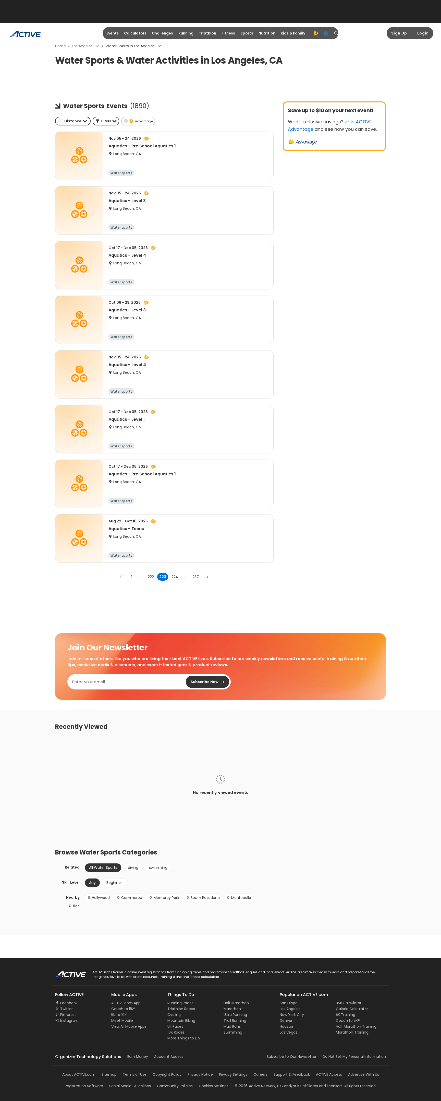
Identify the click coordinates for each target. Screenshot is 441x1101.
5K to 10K (119, 1014)
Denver (286, 1020)
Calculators (135, 33)
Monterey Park (166, 897)
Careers (260, 1074)
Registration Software (84, 1085)
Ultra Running (235, 1014)
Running (185, 33)
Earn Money (137, 1056)
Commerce (131, 897)
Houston (287, 1026)
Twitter (66, 1008)
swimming (158, 867)
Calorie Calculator (352, 1008)
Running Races (180, 1002)
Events (112, 33)
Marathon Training (352, 1032)
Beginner (114, 882)
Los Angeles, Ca (86, 46)
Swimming (233, 1032)
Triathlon (207, 33)
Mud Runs (232, 1026)
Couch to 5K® (123, 1008)
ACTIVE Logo (66, 972)
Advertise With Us (363, 1074)
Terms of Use (134, 1074)
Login (423, 33)
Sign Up (399, 33)
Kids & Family (293, 33)
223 (162, 576)
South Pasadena (205, 897)
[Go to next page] (207, 577)
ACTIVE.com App (126, 1002)
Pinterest (68, 1014)
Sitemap (109, 1074)
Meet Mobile (122, 1020)
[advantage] (316, 33)
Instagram (69, 1020)
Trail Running (235, 1020)
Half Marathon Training (356, 1026)
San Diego (289, 1002)
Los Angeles (290, 1008)
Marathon (232, 1008)
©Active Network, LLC (259, 1085)
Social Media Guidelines (130, 1085)
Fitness (228, 33)
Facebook (69, 1002)
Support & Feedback (292, 1074)
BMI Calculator (348, 1002)
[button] (106, 121)
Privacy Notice (200, 1074)
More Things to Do (183, 1038)
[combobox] (73, 121)
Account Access (168, 1056)
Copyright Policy (167, 1074)
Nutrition (267, 33)
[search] (336, 33)
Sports (246, 33)
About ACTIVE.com (78, 1074)
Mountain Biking (181, 1020)
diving (133, 867)
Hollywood (101, 897)
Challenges (162, 33)
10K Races (176, 1032)
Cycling (174, 1014)
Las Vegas (288, 1032)
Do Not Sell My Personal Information (354, 1056)
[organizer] (326, 33)
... (141, 576)
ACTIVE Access (329, 1074)
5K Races (175, 1026)
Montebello (241, 897)
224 (175, 576)
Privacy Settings (233, 1074)
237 (195, 576)
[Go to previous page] (121, 577)
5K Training (345, 1014)
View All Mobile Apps (128, 1026)
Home (60, 46)
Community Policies (175, 1085)
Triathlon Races (181, 1008)
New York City (292, 1014)
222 (151, 576)
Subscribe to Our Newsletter (291, 1056)
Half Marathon (236, 1002)
